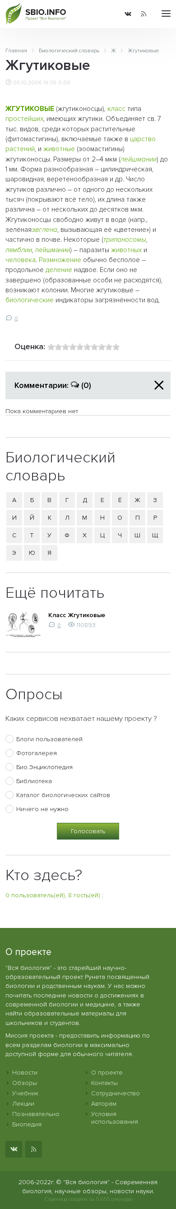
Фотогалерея (36, 753)
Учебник (25, 1093)
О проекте (107, 1072)
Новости (24, 1072)
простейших (24, 119)
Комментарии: (52, 385)
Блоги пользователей (49, 739)
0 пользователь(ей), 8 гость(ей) (52, 895)
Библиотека (34, 781)
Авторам (103, 1103)
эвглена (44, 230)
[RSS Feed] (143, 14)
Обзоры (24, 1083)
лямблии (18, 250)
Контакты (104, 1083)
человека (20, 260)
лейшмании (138, 159)
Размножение (60, 260)
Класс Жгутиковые (76, 615)
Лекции (23, 1103)
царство (143, 139)
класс (116, 109)
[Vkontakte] (128, 14)
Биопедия (27, 1124)
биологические (29, 300)
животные (59, 149)
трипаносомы (124, 239)
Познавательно (36, 1114)
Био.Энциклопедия (44, 767)
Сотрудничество (115, 1093)
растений (20, 149)
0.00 (64, 82)
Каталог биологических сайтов (63, 795)
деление (59, 270)
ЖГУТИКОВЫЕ (29, 109)
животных (126, 250)
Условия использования (114, 1118)
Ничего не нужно (42, 809)
